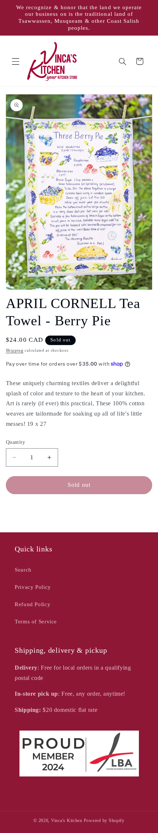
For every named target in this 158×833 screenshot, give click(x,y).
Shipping (15, 350)
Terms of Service (36, 621)
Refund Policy (32, 604)
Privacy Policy (33, 587)
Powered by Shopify (104, 820)
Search (23, 570)
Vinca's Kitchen (66, 820)
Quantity (15, 442)
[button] (15, 61)
